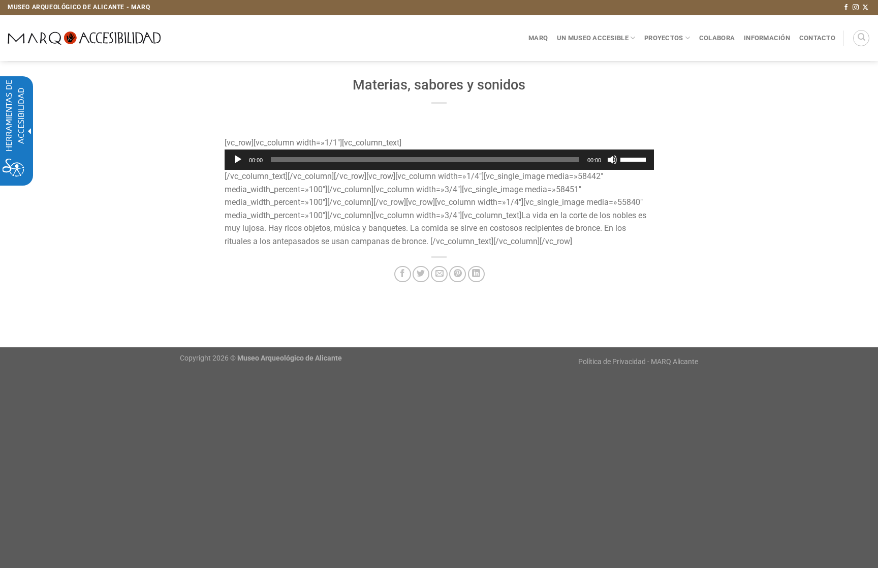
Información (767, 38)
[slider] (634, 159)
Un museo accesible (593, 38)
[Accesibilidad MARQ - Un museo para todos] (84, 38)
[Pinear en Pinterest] (457, 274)
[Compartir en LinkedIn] (476, 274)
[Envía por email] (439, 274)
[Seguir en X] (865, 7)
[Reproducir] (238, 160)
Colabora (717, 38)
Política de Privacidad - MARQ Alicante (638, 361)
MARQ (538, 38)
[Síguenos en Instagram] (856, 7)
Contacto (817, 38)
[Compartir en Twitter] (421, 274)
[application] (439, 160)
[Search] (861, 38)
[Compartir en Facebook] (402, 274)
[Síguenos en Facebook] (846, 7)
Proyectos (663, 38)
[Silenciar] (612, 160)
